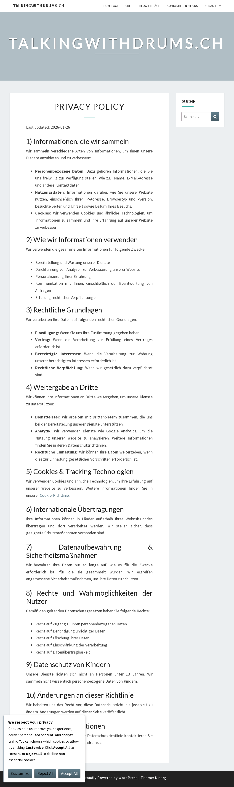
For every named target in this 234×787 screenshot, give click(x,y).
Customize (20, 773)
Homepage (111, 6)
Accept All (69, 773)
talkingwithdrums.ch (38, 5)
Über (129, 6)
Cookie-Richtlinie (54, 495)
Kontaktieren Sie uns (182, 6)
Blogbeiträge (149, 6)
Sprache (211, 6)
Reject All (45, 773)
